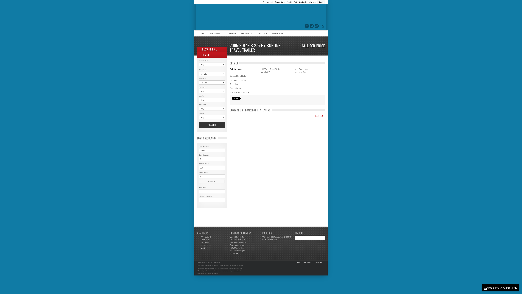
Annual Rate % (204, 164)
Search (212, 125)
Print (233, 101)
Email (203, 247)
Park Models (247, 33)
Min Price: (202, 70)
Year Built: (202, 104)
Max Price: (202, 78)
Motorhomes (214, 34)
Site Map (312, 2)
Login (321, 2)
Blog (298, 262)
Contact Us (303, 2)
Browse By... (209, 49)
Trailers (230, 34)
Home (202, 33)
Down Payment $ (204, 155)
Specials (263, 33)
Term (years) (203, 172)
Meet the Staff (292, 2)
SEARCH (206, 55)
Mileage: (202, 113)
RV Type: (202, 87)
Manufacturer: (203, 60)
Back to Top (320, 116)
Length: (201, 96)
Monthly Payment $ (205, 196)
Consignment (268, 2)
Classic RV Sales (217, 18)
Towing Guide (280, 2)
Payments (202, 187)
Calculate (211, 181)
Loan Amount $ (204, 146)
